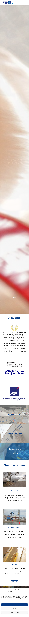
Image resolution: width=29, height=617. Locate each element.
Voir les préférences (14, 612)
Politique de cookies (8, 615)
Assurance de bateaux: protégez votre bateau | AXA (14, 399)
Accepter (15, 605)
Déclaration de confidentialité (18, 615)
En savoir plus (14, 453)
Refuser (14, 608)
